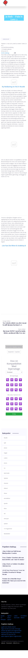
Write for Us (16, 643)
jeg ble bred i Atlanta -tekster (8, 627)
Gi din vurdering (5, 53)
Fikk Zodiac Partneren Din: (14, 395)
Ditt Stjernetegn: (14, 376)
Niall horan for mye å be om (8, 634)
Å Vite (14, 414)
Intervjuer (3, 619)
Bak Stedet (17, 617)
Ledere (16, 616)
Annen (9, 617)
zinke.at (3, 643)
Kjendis (2, 616)
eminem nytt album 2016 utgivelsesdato (11, 630)
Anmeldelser (6, 39)
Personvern (9, 643)
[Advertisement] (14, 195)
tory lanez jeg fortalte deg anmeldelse (10, 632)
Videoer (22, 617)
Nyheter (9, 616)
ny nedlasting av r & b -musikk (13, 87)
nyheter (9, 619)
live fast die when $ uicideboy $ (14, 246)
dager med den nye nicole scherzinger (10, 628)
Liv (1, 617)
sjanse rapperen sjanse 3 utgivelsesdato (11, 636)
